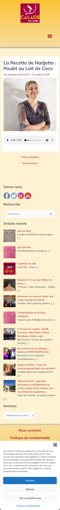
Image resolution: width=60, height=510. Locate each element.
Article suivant (30, 163)
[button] (55, 444)
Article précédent (30, 157)
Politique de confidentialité (28, 505)
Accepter (30, 480)
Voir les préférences (30, 498)
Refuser (30, 489)
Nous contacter (30, 430)
